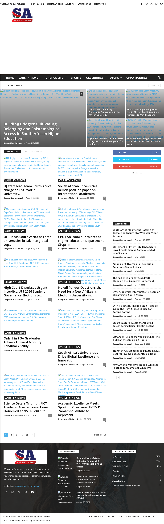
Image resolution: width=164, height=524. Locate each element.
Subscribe (153, 166)
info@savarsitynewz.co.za (27, 486)
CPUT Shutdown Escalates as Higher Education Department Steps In (81, 241)
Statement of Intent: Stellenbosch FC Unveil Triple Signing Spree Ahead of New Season (134, 250)
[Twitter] (151, 4)
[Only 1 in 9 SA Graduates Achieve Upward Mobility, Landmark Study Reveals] (28, 322)
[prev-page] (114, 377)
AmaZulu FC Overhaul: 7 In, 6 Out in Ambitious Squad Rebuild (133, 265)
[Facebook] (142, 4)
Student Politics (13, 85)
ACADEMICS (118, 481)
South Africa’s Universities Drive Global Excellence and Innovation (78, 356)
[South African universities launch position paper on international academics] (82, 169)
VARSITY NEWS (28, 77)
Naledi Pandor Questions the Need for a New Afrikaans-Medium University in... (80, 291)
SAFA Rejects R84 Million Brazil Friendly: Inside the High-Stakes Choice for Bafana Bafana (136, 308)
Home (26, 152)
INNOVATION (118, 476)
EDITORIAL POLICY (97, 516)
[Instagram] (146, 4)
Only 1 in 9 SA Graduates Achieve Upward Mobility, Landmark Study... (23, 342)
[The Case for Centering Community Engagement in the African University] (106, 103)
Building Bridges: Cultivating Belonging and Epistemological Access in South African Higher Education (32, 131)
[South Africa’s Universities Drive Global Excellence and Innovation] (82, 329)
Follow (154, 159)
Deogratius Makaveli (13, 143)
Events (115, 471)
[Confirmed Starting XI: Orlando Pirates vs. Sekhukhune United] (66, 481)
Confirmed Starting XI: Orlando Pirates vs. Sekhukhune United (87, 479)
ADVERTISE (70, 4)
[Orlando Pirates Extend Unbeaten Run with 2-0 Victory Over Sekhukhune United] (66, 463)
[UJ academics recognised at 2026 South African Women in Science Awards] (145, 132)
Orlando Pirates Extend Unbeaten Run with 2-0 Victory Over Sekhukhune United (89, 462)
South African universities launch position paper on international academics (77, 190)
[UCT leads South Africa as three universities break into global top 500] (28, 220)
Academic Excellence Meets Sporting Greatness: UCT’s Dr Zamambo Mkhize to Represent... (80, 409)
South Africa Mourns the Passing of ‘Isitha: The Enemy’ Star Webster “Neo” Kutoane (135, 233)
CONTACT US (100, 4)
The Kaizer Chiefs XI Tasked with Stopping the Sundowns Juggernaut (133, 279)
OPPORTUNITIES (137, 77)
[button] (159, 77)
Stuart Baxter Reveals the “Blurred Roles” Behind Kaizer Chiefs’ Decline (133, 324)
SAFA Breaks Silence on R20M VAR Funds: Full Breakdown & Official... (91, 495)
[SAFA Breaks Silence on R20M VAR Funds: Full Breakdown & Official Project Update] (66, 497)
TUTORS (113, 77)
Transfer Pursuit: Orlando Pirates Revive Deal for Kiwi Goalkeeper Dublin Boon (136, 352)
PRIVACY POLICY (115, 516)
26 (27, 435)
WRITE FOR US (84, 4)
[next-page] (118, 377)
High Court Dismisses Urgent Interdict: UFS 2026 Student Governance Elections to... (26, 291)
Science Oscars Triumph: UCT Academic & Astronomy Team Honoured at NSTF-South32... (26, 407)
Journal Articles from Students (126, 485)
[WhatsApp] (156, 4)
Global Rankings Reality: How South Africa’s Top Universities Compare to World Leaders (143, 112)
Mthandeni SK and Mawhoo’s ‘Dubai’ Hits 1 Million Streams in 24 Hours (136, 338)
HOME (10, 77)
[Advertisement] (105, 15)
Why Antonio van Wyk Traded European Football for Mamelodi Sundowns (136, 366)
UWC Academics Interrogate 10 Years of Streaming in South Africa (136, 293)
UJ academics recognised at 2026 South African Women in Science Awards (144, 141)
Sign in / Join (37, 4)
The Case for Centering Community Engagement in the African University (104, 112)
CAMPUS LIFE (54, 77)
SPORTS (76, 77)
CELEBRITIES (94, 77)
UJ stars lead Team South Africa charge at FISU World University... (27, 190)
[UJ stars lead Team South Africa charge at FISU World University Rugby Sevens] (28, 169)
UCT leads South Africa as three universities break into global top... (27, 241)
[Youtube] (161, 4)
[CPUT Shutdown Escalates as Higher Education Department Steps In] (82, 220)
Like (156, 152)
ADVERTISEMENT (133, 516)
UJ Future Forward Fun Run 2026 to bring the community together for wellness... (106, 141)
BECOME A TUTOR (55, 4)
